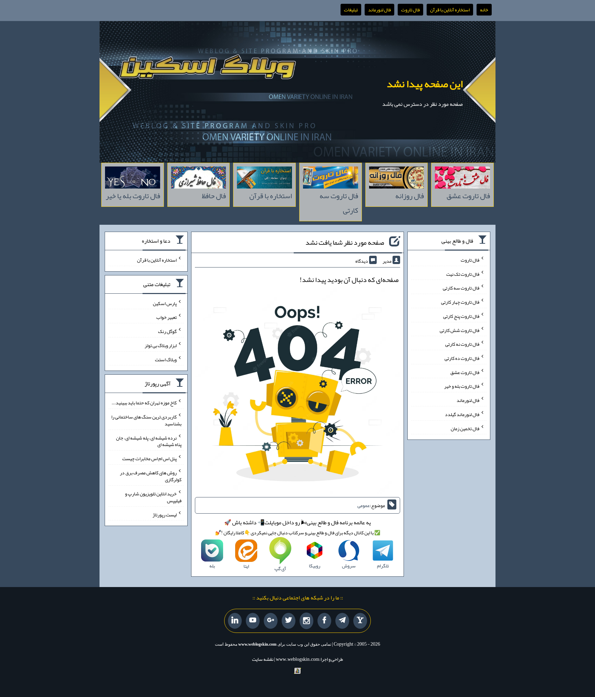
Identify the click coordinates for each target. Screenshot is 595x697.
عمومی (363, 505)
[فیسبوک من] (324, 621)
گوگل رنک (167, 331)
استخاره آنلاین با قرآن (450, 9)
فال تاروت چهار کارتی (460, 302)
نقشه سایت (262, 659)
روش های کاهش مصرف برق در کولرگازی (150, 476)
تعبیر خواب (166, 317)
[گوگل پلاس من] (271, 621)
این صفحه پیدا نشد (425, 83)
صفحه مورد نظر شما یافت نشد (344, 242)
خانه (484, 9)
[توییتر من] (288, 621)
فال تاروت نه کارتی (462, 344)
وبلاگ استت (166, 359)
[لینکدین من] (235, 621)
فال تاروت (410, 9)
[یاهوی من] (360, 621)
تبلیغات (351, 9)
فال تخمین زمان (465, 428)
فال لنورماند (379, 9)
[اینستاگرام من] (306, 621)
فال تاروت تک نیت (462, 274)
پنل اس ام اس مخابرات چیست (149, 458)
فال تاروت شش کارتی (459, 330)
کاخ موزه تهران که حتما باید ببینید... (144, 402)
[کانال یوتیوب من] (253, 621)
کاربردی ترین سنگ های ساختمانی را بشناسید (146, 420)
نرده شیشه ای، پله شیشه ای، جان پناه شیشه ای (148, 441)
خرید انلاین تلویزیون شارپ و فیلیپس (153, 497)
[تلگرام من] (342, 621)
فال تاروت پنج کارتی (461, 316)
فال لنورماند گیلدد (462, 414)
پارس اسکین (165, 303)
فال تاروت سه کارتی (461, 288)
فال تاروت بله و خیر (461, 386)
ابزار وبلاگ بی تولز (161, 345)
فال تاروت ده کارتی (462, 358)
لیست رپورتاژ (165, 514)
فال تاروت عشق (464, 372)
